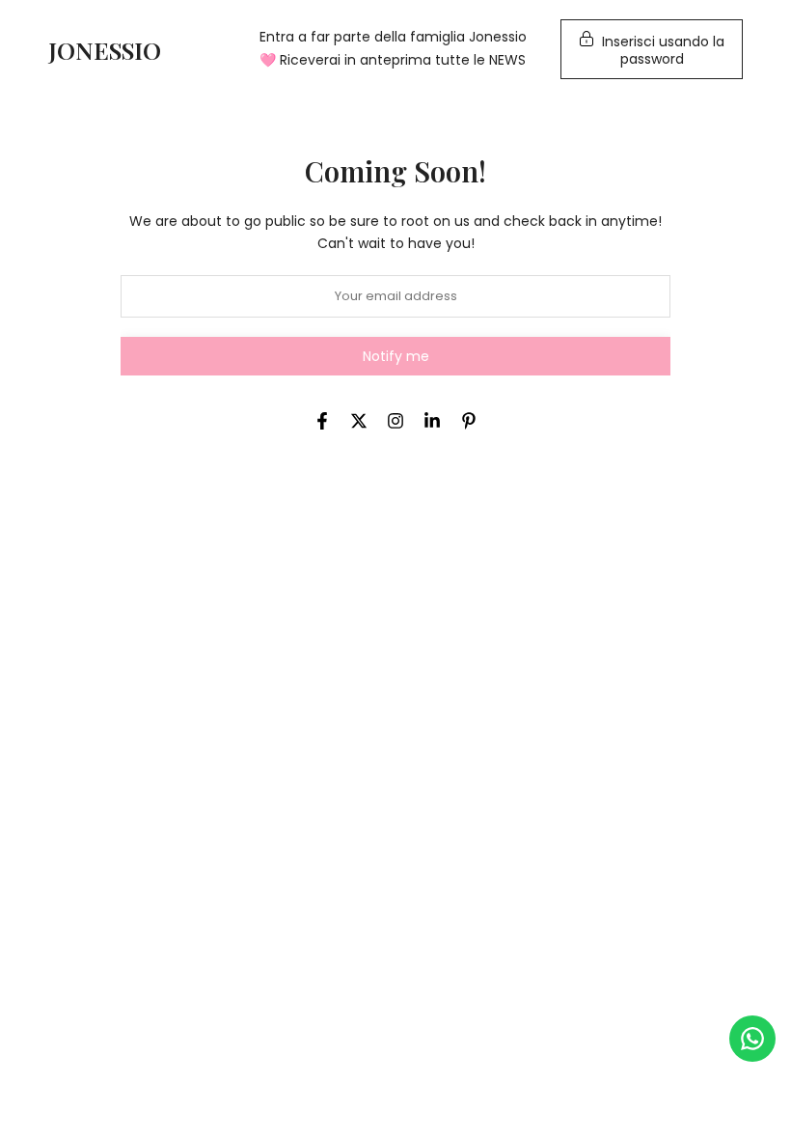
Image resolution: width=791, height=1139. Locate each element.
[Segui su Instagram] (395, 420)
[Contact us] (752, 1038)
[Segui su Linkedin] (432, 420)
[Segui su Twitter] (359, 420)
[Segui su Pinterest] (468, 420)
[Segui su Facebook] (322, 420)
